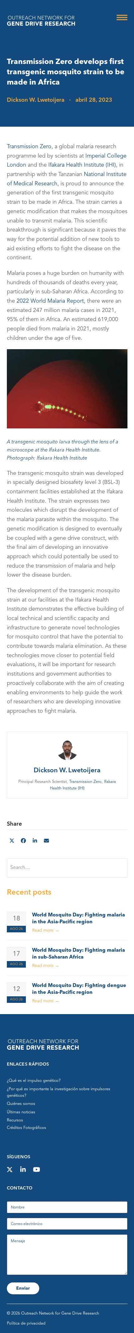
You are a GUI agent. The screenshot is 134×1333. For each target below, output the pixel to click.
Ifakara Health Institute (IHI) (82, 165)
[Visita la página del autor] (67, 749)
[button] (122, 17)
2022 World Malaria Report (50, 301)
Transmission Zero (29, 146)
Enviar (23, 1288)
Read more (45, 930)
